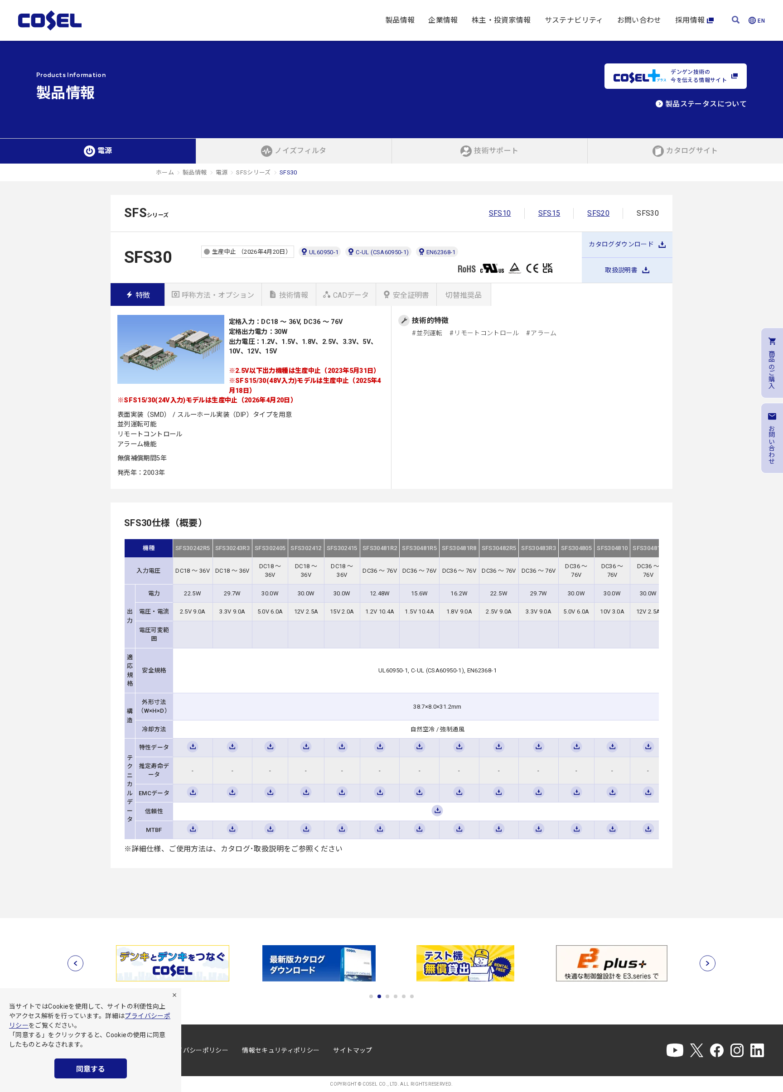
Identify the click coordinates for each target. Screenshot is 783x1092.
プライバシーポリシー (196, 1050)
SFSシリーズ (253, 172)
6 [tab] (412, 996)
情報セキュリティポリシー (280, 1050)
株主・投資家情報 (501, 20)
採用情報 (690, 20)
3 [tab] (387, 996)
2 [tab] (379, 996)
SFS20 (598, 213)
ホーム (165, 172)
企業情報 (443, 20)
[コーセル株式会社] (50, 20)
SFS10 (500, 213)
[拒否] (174, 995)
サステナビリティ (574, 20)
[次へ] (707, 963)
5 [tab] (404, 996)
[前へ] (75, 963)
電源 (222, 172)
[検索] (736, 20)
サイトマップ (352, 1050)
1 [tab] (371, 996)
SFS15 (549, 213)
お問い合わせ (639, 20)
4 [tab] (395, 996)
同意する (90, 1069)
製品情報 (400, 20)
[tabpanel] (172, 963)
